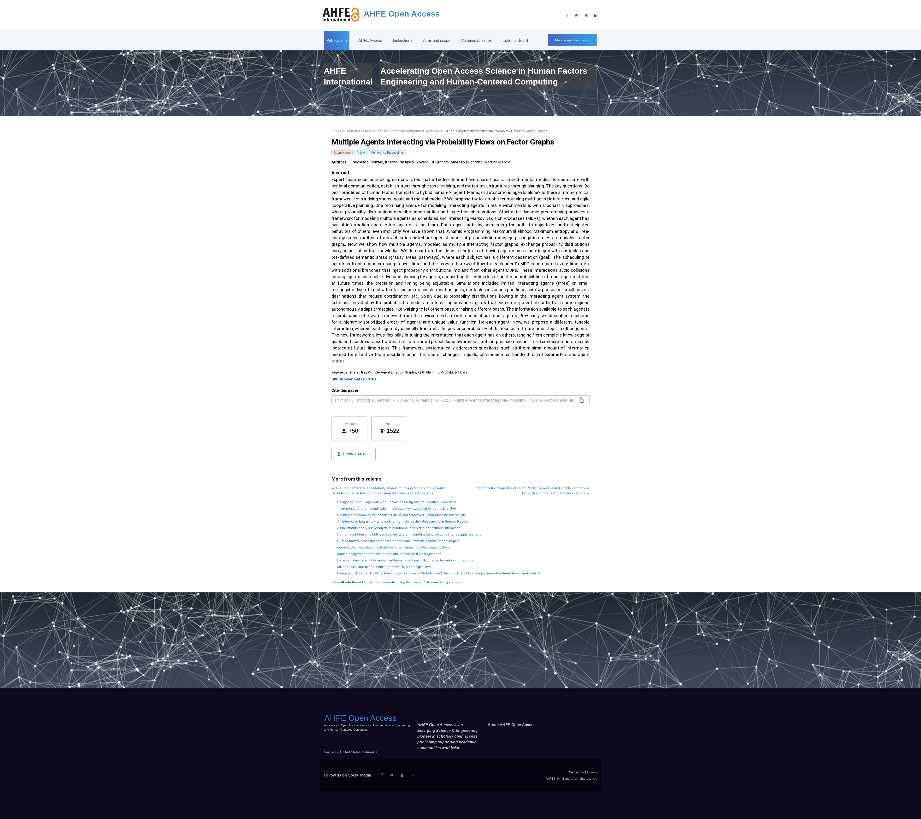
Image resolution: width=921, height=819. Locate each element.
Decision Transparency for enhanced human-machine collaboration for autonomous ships (405, 560)
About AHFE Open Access (512, 725)
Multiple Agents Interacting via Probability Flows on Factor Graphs (496, 131)
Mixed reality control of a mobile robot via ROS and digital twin (384, 567)
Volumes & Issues (476, 40)
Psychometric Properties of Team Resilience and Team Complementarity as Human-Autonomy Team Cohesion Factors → (532, 490)
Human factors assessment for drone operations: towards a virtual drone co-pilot (398, 541)
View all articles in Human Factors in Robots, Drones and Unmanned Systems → (397, 582)
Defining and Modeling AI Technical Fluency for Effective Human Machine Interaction (401, 515)
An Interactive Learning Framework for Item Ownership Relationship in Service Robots (402, 521)
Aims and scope (436, 40)
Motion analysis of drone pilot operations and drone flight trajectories (389, 554)
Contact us (576, 772)
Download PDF (356, 454)
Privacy (592, 772)
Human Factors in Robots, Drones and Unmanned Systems (393, 131)
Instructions (402, 40)
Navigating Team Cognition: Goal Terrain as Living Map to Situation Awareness (396, 502)
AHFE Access (370, 40)
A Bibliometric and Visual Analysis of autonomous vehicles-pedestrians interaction (398, 528)
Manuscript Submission (572, 40)
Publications (337, 40)
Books (336, 131)
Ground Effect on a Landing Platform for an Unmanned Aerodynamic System (395, 547)
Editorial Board (515, 40)
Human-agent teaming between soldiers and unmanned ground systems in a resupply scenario (409, 534)
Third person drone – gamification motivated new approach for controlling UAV (396, 508)
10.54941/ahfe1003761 (357, 379)
